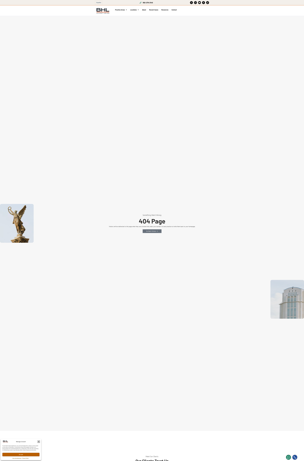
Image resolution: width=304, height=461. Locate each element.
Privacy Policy (25, 458)
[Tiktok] (207, 2)
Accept (21, 454)
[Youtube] (199, 2)
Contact (174, 10)
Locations (133, 10)
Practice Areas (120, 10)
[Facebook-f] (203, 2)
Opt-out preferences (16, 458)
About (144, 10)
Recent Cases (153, 10)
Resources (164, 10)
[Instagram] (195, 2)
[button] (39, 441)
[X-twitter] (191, 2)
